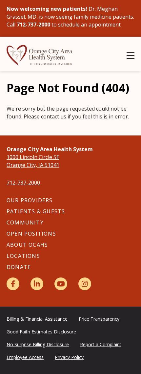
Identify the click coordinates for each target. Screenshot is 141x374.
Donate (19, 267)
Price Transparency (99, 319)
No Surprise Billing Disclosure (38, 344)
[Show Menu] (130, 55)
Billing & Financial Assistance (37, 319)
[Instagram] (84, 283)
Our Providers (30, 200)
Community (25, 222)
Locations (23, 255)
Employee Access (25, 357)
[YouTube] (60, 283)
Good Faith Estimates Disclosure (41, 332)
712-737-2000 (23, 182)
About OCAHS (27, 244)
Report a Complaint (100, 344)
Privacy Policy (69, 357)
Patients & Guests (36, 211)
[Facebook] (13, 283)
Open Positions (31, 233)
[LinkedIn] (36, 283)
